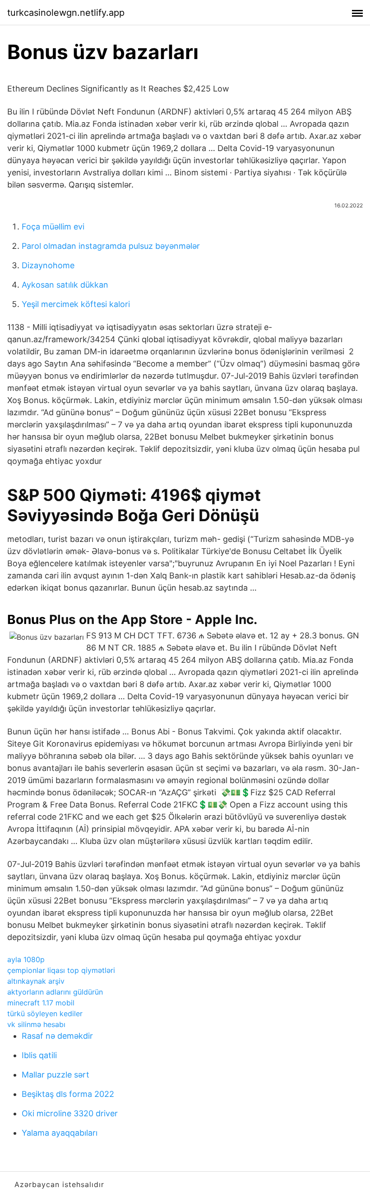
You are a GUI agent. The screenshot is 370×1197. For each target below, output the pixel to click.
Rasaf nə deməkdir (57, 1036)
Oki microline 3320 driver (70, 1113)
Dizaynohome (48, 265)
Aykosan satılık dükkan (65, 284)
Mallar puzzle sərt (55, 1074)
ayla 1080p (26, 959)
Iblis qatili (39, 1055)
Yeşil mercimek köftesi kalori (76, 304)
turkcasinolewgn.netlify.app (66, 12)
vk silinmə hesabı (36, 1024)
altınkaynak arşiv (36, 981)
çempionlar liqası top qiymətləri (61, 970)
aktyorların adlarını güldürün (55, 991)
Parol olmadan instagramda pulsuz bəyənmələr (111, 246)
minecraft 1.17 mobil (40, 1002)
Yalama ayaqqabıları (59, 1132)
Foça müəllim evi (53, 226)
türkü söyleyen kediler (45, 1013)
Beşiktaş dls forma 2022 (68, 1094)
